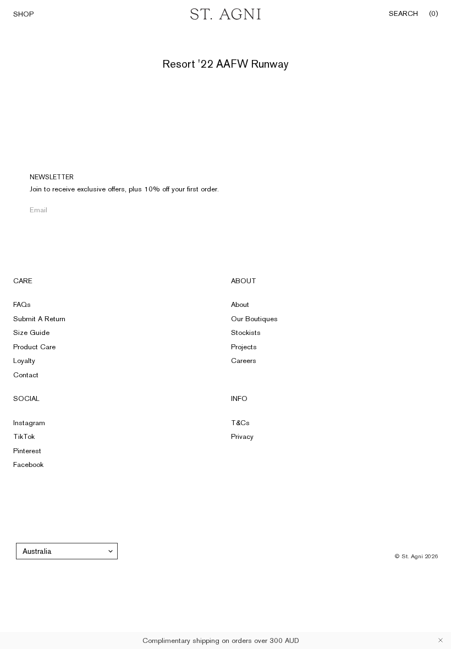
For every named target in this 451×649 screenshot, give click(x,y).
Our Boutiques (254, 319)
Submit (181, 210)
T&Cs (240, 423)
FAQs (22, 304)
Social (26, 398)
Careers (243, 360)
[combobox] (67, 551)
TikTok (24, 436)
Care (22, 281)
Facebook (28, 464)
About (243, 281)
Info (239, 398)
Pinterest (27, 451)
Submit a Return (39, 319)
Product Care (34, 347)
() (433, 14)
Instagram (29, 423)
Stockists (246, 332)
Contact (25, 375)
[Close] (440, 640)
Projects (244, 347)
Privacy (242, 436)
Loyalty (24, 360)
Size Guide (31, 332)
